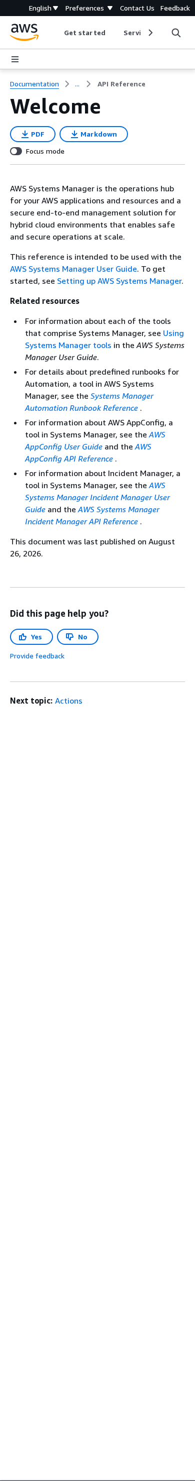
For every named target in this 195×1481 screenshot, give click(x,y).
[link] (122, 84)
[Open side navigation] (15, 59)
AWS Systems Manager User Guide (73, 269)
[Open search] (176, 33)
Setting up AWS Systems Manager (119, 281)
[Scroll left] (56, 33)
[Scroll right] (150, 33)
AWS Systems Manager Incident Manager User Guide (97, 497)
